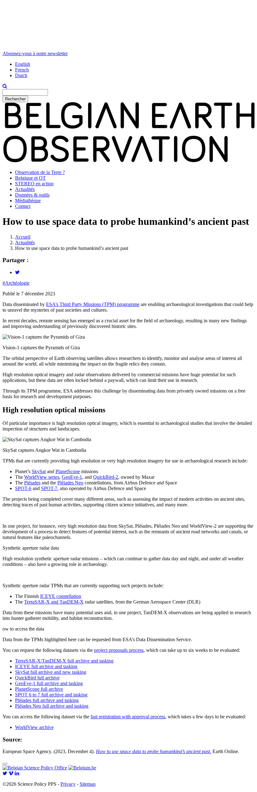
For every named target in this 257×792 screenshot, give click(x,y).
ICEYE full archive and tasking (46, 666)
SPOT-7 (49, 488)
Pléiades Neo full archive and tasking (51, 706)
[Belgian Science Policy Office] (35, 767)
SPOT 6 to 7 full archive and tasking (51, 694)
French (22, 69)
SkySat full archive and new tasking (50, 672)
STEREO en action (34, 183)
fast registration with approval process (128, 716)
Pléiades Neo (70, 482)
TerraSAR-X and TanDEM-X (54, 602)
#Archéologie (16, 283)
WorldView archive (34, 727)
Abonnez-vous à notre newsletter (35, 53)
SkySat (39, 471)
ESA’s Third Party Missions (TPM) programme (92, 304)
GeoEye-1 (72, 477)
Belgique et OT (30, 178)
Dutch (21, 75)
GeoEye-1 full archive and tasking (49, 683)
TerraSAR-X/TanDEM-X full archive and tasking (64, 660)
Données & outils (32, 195)
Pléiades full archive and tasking (47, 700)
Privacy (68, 784)
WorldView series (41, 477)
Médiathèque (28, 200)
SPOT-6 (23, 488)
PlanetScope (67, 471)
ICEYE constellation (60, 596)
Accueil (22, 237)
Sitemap (88, 784)
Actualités (25, 189)
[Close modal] (5, 764)
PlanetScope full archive (39, 689)
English (22, 64)
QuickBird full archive (37, 677)
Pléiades (32, 482)
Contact (22, 206)
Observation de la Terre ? (40, 172)
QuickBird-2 (105, 477)
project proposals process (119, 650)
